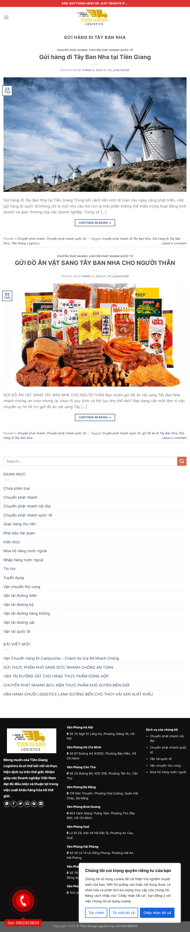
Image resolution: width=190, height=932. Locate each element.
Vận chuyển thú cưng (21, 586)
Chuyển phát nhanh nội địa (27, 506)
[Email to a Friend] (27, 804)
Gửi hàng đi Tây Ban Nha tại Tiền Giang (95, 56)
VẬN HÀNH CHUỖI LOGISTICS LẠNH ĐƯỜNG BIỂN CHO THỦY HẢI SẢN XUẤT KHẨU (78, 694)
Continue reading (95, 222)
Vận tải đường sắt (19, 622)
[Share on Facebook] (14, 804)
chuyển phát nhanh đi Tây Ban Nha (126, 238)
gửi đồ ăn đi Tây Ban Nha (159, 433)
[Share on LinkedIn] (41, 804)
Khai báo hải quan (19, 533)
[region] (130, 893)
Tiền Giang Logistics (25, 243)
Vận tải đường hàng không (26, 613)
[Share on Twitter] (20, 804)
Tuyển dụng (13, 577)
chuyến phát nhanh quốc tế (121, 433)
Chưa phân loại (16, 488)
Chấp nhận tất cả (157, 913)
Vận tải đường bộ (18, 604)
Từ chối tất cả (124, 913)
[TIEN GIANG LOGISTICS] (95, 17)
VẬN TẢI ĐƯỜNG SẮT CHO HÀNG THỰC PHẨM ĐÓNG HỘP (56, 676)
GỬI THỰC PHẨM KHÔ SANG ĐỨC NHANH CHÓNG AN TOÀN (58, 667)
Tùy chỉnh (96, 913)
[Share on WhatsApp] (7, 804)
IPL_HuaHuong (119, 70)
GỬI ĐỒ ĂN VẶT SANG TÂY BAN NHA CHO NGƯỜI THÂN (95, 262)
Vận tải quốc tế (16, 631)
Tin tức (9, 568)
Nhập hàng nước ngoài (23, 559)
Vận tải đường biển (20, 595)
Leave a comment (174, 243)
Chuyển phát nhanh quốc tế (111, 50)
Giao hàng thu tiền (19, 524)
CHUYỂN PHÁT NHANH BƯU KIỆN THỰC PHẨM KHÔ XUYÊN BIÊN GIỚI (66, 685)
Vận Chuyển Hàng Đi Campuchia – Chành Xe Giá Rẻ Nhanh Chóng (61, 658)
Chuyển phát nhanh (72, 50)
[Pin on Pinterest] (34, 804)
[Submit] (182, 461)
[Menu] (6, 17)
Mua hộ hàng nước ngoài (25, 550)
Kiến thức (11, 542)
